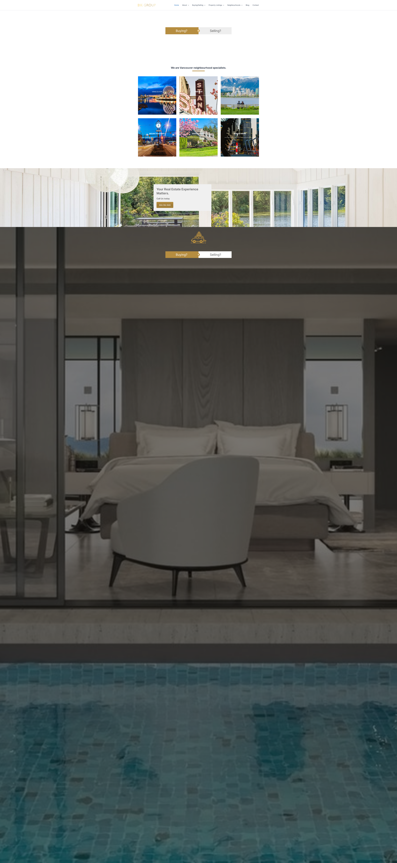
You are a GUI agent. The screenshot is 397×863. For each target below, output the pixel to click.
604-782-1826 (165, 205)
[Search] (240, 137)
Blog (247, 5)
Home (176, 5)
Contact (256, 5)
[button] (188, 5)
